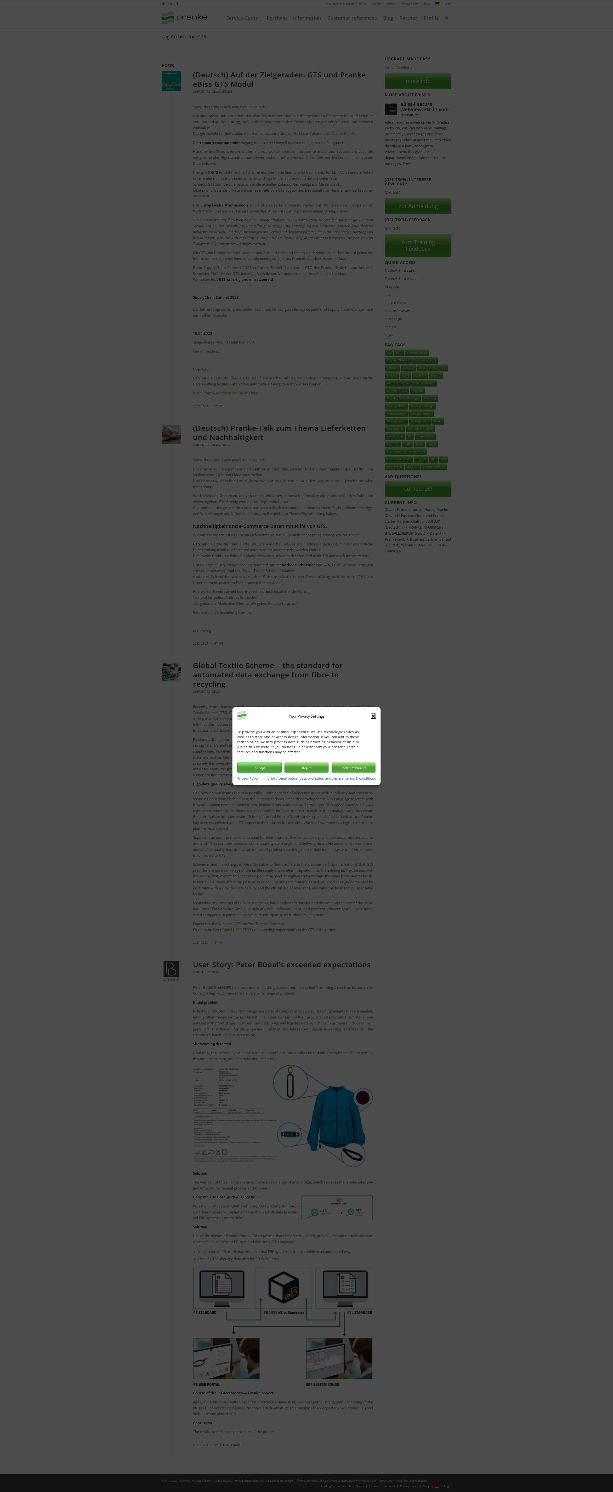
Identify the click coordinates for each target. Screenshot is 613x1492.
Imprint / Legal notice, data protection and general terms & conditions (319, 778)
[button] (373, 716)
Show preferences (354, 767)
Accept (259, 767)
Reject (306, 767)
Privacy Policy (248, 778)
